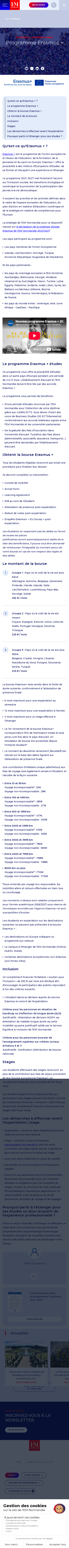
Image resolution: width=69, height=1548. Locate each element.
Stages (11, 126)
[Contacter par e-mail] (33, 1276)
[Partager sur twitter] (31, 68)
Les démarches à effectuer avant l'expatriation (35, 131)
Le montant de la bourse (22, 116)
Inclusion (12, 121)
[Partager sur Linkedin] (37, 68)
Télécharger (34, 1319)
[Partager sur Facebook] (42, 68)
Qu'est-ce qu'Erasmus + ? (22, 100)
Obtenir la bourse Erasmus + (24, 111)
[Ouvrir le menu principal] (5, 5)
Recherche (53, 5)
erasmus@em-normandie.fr (21, 1144)
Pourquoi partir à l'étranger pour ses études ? (34, 136)
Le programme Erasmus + (22, 105)
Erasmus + (9, 154)
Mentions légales (40, 1462)
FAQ (19, 1462)
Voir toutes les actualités (34, 1387)
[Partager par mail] (26, 68)
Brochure (38, 5)
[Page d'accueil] (15, 5)
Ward (12, 1475)
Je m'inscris (16, 1430)
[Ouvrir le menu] (64, 5)
